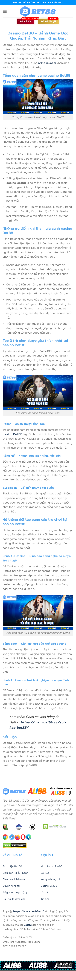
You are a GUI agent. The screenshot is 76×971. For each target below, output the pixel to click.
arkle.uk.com (47, 63)
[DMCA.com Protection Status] (15, 845)
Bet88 (28, 924)
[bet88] (38, 11)
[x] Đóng (65, 963)
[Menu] (5, 11)
